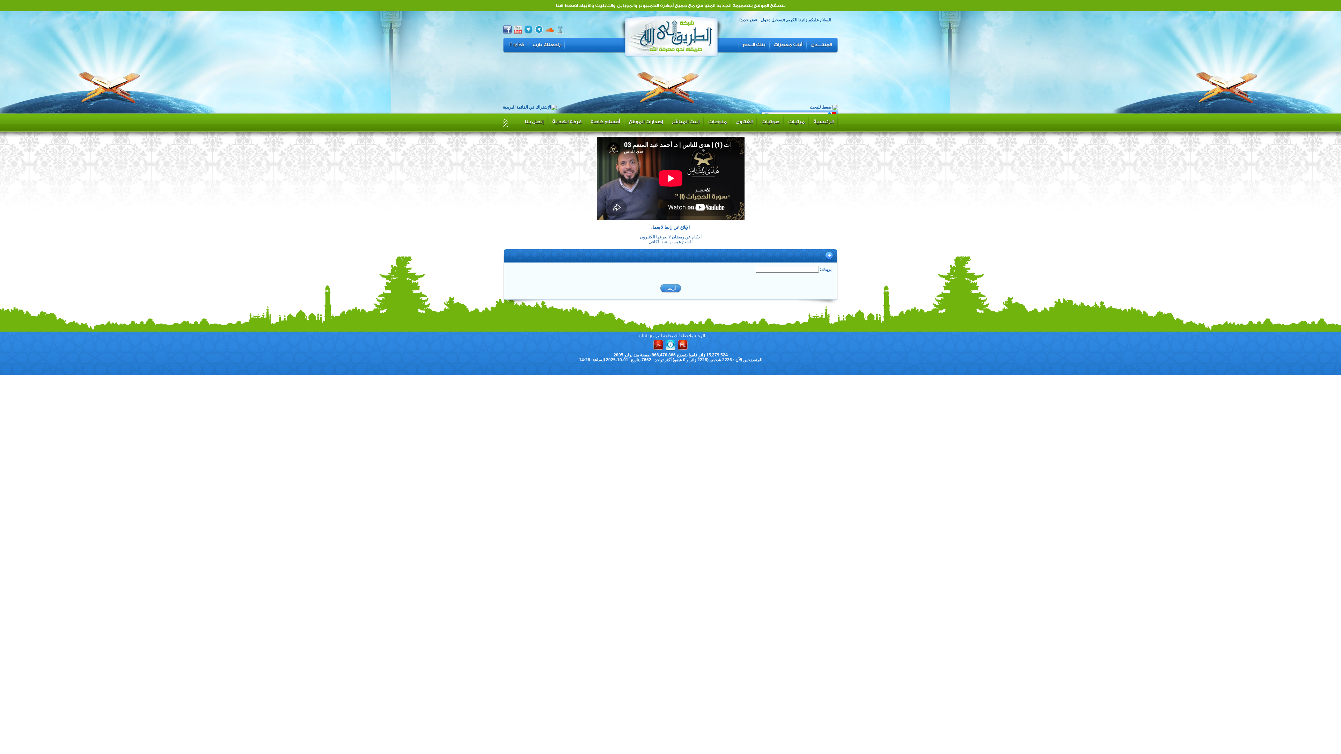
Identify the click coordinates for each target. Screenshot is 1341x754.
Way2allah (671, 35)
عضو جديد (749, 19)
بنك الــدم (754, 44)
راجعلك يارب (546, 44)
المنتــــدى (821, 44)
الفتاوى (744, 121)
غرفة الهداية (567, 121)
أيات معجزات (788, 44)
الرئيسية (823, 121)
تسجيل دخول (772, 19)
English (516, 44)
